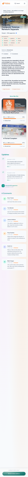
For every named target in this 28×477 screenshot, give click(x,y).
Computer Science (16, 89)
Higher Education (6, 16)
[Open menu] (24, 3)
